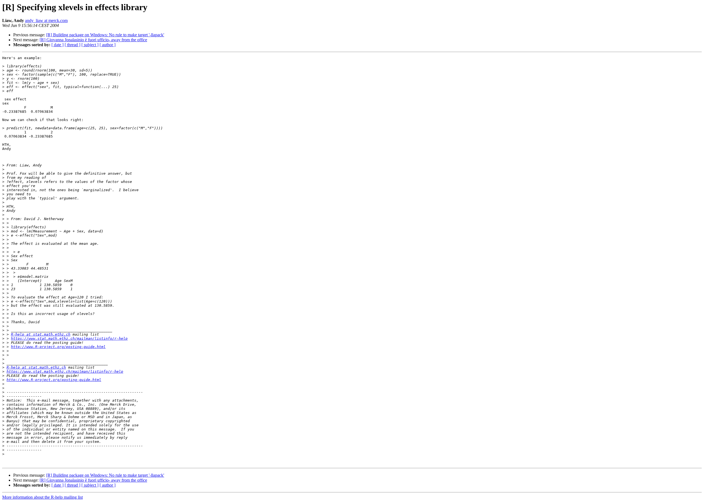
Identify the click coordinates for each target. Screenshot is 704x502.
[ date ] (57, 44)
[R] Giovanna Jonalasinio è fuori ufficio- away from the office (93, 39)
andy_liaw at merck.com (46, 20)
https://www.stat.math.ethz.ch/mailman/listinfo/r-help (69, 338)
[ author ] (108, 44)
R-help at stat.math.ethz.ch (40, 334)
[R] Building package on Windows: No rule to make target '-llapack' (105, 34)
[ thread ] (72, 44)
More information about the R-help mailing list (42, 497)
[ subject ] (89, 44)
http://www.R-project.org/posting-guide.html (58, 347)
